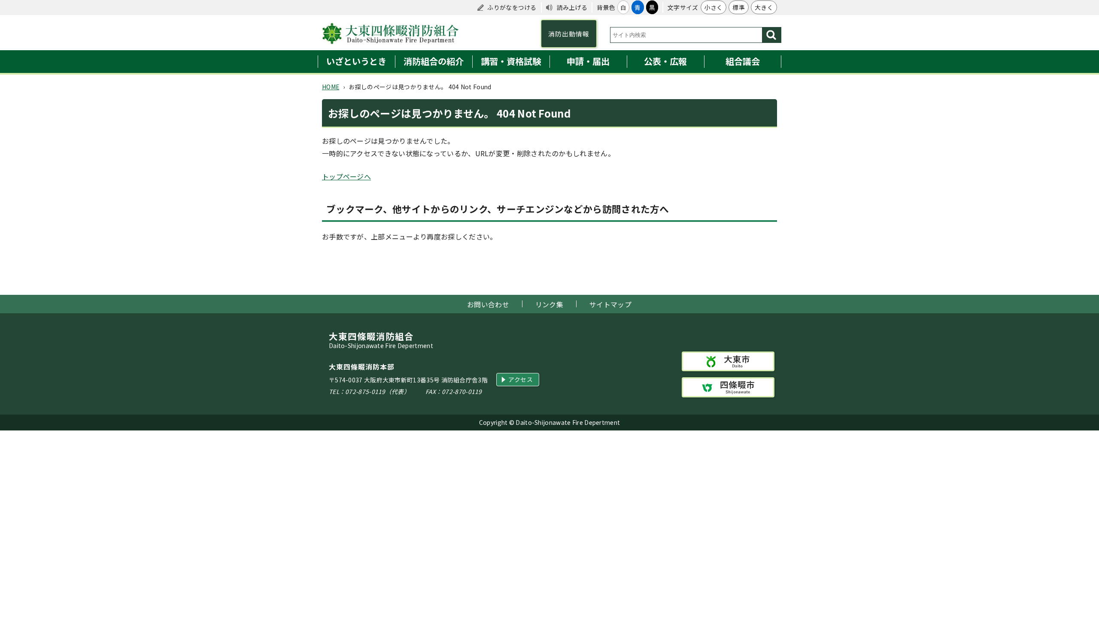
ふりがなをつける (511, 7)
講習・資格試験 (511, 61)
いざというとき (356, 61)
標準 (738, 7)
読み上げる (572, 7)
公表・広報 (665, 61)
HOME (330, 86)
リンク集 (549, 304)
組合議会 (743, 61)
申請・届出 (588, 61)
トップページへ (346, 176)
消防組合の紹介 (434, 61)
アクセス (520, 379)
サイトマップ (610, 304)
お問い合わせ (488, 304)
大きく (764, 7)
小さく (713, 7)
